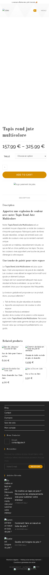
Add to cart (24, 175)
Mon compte (9, 428)
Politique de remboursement (31, 560)
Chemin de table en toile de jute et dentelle (35, 356)
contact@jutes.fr (18, 442)
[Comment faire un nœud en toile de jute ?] (8, 526)
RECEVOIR (35, 467)
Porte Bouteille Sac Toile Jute (12, 376)
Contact (7, 413)
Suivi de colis (10, 423)
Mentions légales (12, 560)
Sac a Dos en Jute (32, 374)
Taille (7, 156)
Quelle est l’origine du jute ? (28, 542)
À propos (8, 418)
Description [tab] (24, 198)
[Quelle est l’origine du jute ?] (8, 543)
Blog (6, 408)
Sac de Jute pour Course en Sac (12, 355)
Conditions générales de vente (24, 562)
